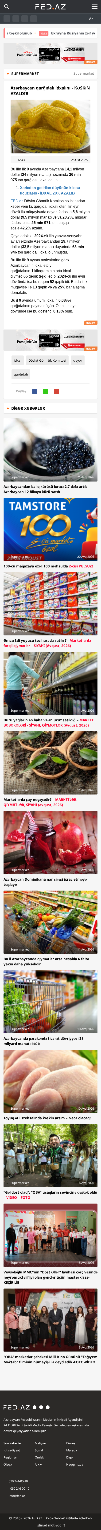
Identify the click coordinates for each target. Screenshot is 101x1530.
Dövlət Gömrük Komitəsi (47, 360)
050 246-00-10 (19, 1488)
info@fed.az (17, 1496)
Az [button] (91, 18)
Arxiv (38, 1464)
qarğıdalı (21, 374)
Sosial (39, 1450)
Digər (70, 1457)
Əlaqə (8, 1464)
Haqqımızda (74, 1464)
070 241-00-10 (18, 1481)
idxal (17, 360)
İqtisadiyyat (12, 1450)
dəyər (77, 360)
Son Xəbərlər (12, 1443)
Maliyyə (40, 1443)
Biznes (70, 1443)
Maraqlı (71, 1450)
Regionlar (10, 1457)
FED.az (17, 201)
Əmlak (39, 1457)
